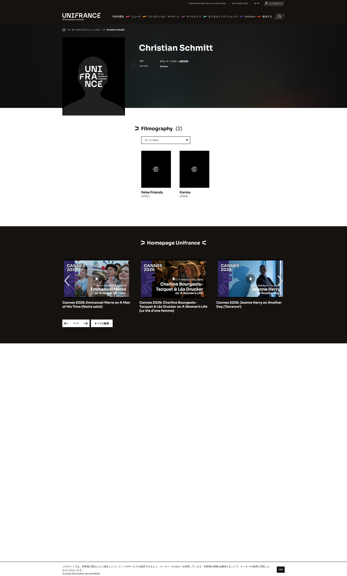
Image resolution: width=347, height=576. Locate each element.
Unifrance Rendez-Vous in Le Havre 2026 (207, 3)
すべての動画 (101, 323)
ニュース (136, 16)
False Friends (152, 192)
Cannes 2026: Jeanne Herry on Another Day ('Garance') (249, 305)
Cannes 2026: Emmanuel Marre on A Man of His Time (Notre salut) (96, 305)
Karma (185, 192)
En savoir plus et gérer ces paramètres (81, 573)
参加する (267, 16)
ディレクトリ (194, 16)
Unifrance (250, 16)
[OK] (281, 569)
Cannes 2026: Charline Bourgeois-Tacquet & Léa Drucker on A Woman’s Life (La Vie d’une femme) (173, 307)
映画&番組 (118, 16)
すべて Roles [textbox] (152, 140)
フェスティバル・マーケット (164, 16)
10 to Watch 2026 (240, 3)
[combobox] (165, 140)
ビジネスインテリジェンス (223, 16)
